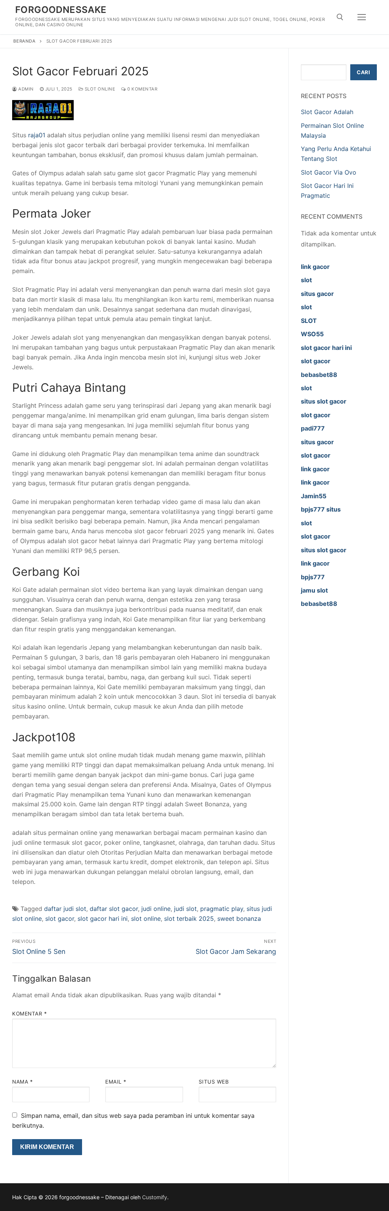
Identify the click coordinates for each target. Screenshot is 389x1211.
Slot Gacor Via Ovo (328, 172)
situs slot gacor (323, 401)
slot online (146, 918)
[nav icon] (361, 17)
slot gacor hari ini (102, 918)
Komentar (29, 1014)
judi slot (185, 908)
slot (306, 280)
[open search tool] (340, 17)
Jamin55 (313, 496)
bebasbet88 (319, 374)
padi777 (313, 428)
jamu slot (314, 590)
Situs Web (214, 1082)
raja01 (36, 135)
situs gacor (317, 293)
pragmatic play (221, 908)
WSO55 (312, 334)
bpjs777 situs (321, 509)
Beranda (24, 41)
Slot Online (99, 89)
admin (25, 89)
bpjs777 (313, 577)
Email (116, 1082)
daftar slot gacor (114, 908)
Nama (22, 1082)
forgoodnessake (61, 9)
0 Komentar (141, 89)
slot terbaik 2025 (189, 918)
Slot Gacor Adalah (327, 112)
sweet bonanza (239, 918)
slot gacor (59, 918)
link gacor (315, 266)
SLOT (309, 320)
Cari (363, 72)
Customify (154, 1197)
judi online (156, 908)
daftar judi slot (65, 908)
